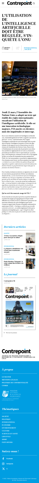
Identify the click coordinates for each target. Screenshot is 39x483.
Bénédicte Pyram (7, 48)
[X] (14, 56)
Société (28, 49)
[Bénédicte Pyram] (3, 48)
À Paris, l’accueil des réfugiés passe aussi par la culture (13, 236)
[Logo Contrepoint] (19, 3)
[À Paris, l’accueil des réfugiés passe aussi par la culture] (30, 238)
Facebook (9, 458)
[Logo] (13, 395)
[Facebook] (10, 56)
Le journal (10, 274)
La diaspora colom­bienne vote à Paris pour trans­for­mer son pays (13, 250)
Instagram (9, 463)
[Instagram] (3, 463)
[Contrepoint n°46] (19, 307)
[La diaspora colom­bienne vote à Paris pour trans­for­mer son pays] (30, 251)
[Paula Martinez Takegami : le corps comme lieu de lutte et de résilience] (30, 264)
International (30, 48)
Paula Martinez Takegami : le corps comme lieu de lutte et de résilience (13, 263)
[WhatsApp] (23, 56)
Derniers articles (15, 226)
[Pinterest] (18, 56)
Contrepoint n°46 (9, 281)
